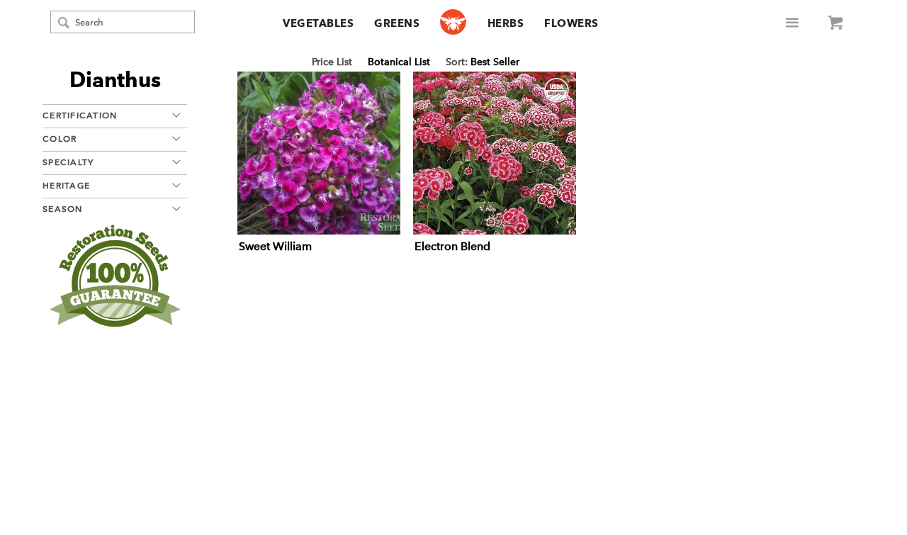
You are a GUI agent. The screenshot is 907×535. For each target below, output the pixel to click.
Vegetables (318, 23)
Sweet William (275, 246)
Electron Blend (452, 246)
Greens (396, 23)
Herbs (506, 23)
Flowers (571, 23)
